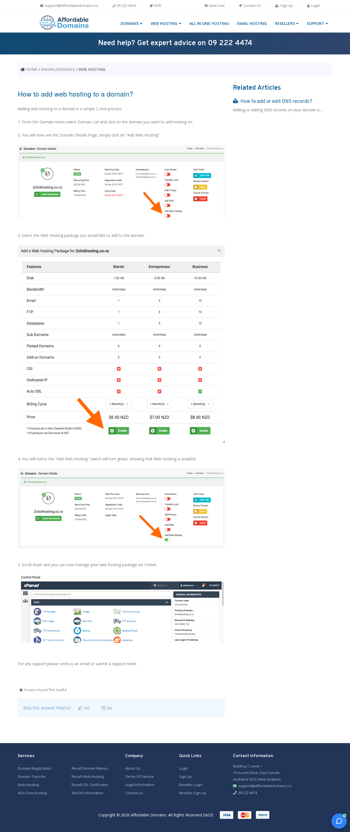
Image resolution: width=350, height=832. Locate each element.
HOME (31, 69)
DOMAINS (130, 23)
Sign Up (286, 5)
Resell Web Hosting (88, 776)
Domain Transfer (32, 776)
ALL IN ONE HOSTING (209, 23)
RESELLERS (285, 23)
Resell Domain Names (90, 768)
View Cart (216, 5)
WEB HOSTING (164, 23)
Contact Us (251, 5)
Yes (86, 708)
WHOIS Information (87, 792)
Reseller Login (190, 784)
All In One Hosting (32, 792)
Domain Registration (34, 768)
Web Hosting (28, 784)
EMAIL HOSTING (252, 23)
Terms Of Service (139, 776)
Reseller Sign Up (192, 792)
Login (315, 5)
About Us (132, 768)
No (109, 708)
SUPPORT (315, 23)
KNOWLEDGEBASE (58, 69)
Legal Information (139, 784)
